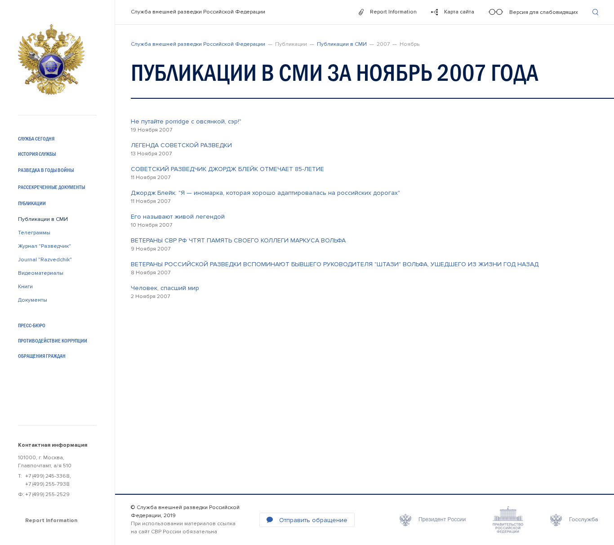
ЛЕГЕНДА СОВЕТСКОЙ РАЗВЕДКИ (181, 145)
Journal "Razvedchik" (45, 259)
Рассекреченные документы (51, 187)
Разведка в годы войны (46, 170)
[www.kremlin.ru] (433, 520)
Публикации (32, 203)
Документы (32, 300)
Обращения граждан (42, 356)
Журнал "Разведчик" (44, 246)
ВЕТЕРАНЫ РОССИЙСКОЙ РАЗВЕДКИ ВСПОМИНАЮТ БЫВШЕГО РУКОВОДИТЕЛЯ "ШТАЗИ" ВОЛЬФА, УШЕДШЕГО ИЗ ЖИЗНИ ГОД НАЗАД (334, 264)
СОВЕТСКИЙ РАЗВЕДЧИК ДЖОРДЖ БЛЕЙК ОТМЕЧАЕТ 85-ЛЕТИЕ (227, 169)
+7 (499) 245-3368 (47, 476)
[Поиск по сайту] (595, 12)
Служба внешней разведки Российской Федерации (198, 12)
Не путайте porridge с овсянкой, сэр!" (186, 121)
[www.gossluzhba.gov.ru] (574, 520)
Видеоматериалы (40, 273)
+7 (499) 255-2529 (47, 494)
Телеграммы (34, 232)
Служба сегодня (36, 139)
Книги (25, 286)
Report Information (51, 520)
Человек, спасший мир (165, 288)
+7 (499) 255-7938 (47, 484)
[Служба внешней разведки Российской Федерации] (51, 59)
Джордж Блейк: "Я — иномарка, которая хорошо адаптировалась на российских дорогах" (265, 193)
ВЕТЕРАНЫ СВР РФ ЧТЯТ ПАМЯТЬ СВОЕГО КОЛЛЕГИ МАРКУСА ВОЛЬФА (238, 240)
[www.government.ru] (508, 519)
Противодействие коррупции (52, 341)
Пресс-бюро (31, 325)
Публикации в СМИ (43, 219)
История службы (37, 154)
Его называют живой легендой (178, 216)
